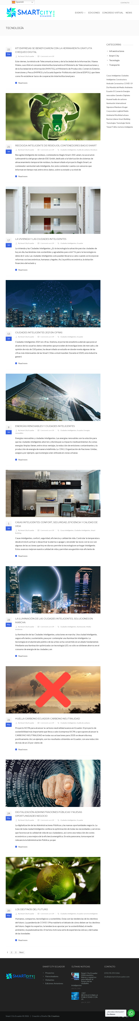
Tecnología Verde (123, 123)
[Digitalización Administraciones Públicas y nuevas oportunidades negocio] (53, 783)
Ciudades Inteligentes (68, 150)
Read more (22, 83)
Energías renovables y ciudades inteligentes (45, 426)
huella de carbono (83, 150)
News (129, 13)
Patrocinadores (51, 976)
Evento (79, 13)
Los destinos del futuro (31, 909)
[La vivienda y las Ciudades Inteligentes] (53, 210)
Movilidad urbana (122, 115)
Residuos (94, 150)
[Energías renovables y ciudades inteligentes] (53, 397)
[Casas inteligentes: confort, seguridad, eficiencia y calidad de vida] (53, 493)
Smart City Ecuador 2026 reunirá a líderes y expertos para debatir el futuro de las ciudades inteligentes (84, 979)
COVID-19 (128, 83)
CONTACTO (125, 3)
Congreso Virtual (112, 13)
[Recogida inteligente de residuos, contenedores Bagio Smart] (53, 116)
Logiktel (120, 111)
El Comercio (118, 91)
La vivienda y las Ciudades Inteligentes (40, 239)
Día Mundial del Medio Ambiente (119, 87)
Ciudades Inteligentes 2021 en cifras (38, 332)
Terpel (109, 127)
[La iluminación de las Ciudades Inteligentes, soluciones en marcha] (53, 589)
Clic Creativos (53, 1016)
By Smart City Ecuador (26, 56)
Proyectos (49, 973)
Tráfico (115, 127)
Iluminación (81, 627)
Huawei (109, 99)
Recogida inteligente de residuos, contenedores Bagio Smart (56, 145)
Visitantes (49, 980)
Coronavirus (119, 83)
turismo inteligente (91, 914)
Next (21, 952)
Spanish (19, 2)
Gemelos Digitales (123, 95)
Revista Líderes (112, 119)
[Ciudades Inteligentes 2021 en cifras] (53, 303)
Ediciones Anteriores (54, 983)
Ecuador (80, 243)
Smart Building (124, 119)
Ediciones (94, 13)
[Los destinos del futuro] (53, 880)
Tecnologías (111, 123)
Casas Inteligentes (67, 530)
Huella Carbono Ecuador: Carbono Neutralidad (47, 718)
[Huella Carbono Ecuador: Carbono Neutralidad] (53, 689)
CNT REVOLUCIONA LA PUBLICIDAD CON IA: (89, 996)
